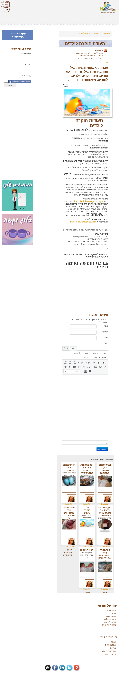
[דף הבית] (107, 7)
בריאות (113, 647)
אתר (106, 337)
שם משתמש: (25, 53)
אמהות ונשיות (86, 67)
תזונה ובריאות (110, 654)
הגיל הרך (84, 71)
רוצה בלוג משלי (3, 4)
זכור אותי (25, 75)
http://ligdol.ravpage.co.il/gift (83, 221)
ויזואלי (73, 348)
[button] (103, 362)
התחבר (10, 84)
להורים (103, 79)
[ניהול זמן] (87, 102)
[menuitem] (104, 353)
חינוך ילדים (90, 75)
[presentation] (103, 353)
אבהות (103, 67)
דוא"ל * (105, 331)
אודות (113, 613)
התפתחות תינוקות (108, 651)
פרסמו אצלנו (111, 616)
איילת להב (98, 50)
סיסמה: (28, 64)
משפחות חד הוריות (82, 79)
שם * (106, 325)
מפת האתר (111, 610)
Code (66, 348)
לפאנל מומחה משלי (7, 4)
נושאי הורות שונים (109, 624)
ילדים (76, 75)
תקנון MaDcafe (110, 619)
